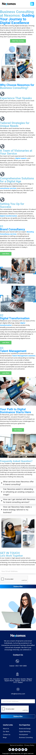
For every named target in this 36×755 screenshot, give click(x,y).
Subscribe (18, 586)
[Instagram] (13, 749)
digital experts (21, 158)
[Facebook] (9, 749)
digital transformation (8, 216)
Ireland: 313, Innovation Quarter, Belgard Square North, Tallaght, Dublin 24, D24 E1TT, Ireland (18, 680)
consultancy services (8, 188)
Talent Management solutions (23, 356)
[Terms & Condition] (16, 745)
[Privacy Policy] (29, 745)
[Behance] (22, 749)
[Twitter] (26, 749)
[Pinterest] (19, 749)
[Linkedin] (16, 749)
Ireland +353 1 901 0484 (18, 666)
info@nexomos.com (18, 694)
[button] (28, 4)
